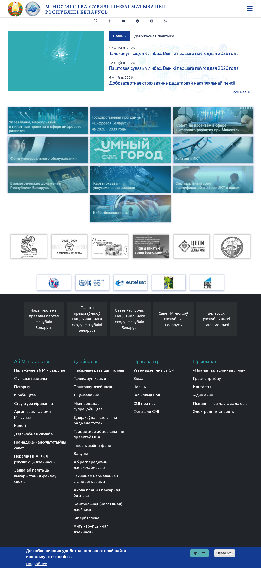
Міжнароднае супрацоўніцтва (88, 406)
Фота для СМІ (146, 411)
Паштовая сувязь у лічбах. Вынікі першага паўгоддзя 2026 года (174, 68)
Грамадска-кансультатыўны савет (40, 445)
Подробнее (36, 563)
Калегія (21, 425)
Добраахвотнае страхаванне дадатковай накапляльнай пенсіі (172, 83)
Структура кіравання (33, 403)
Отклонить (224, 553)
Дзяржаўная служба (33, 434)
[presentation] (18, 320)
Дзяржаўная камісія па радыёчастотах (95, 420)
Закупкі (81, 453)
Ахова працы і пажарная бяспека (97, 493)
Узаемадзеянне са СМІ (154, 370)
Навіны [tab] (120, 35)
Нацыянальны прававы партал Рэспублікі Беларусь (44, 319)
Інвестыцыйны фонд (92, 445)
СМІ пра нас (144, 403)
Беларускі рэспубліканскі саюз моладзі (216, 319)
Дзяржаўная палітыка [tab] (154, 35)
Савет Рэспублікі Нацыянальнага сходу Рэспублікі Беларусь (130, 319)
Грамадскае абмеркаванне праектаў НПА (99, 434)
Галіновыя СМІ (146, 395)
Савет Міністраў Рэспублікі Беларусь (173, 319)
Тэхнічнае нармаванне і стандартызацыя (96, 479)
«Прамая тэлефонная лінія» (219, 370)
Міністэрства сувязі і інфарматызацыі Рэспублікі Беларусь (105, 9)
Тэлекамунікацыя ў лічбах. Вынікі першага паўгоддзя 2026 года (174, 54)
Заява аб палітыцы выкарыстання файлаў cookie (35, 476)
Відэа (138, 378)
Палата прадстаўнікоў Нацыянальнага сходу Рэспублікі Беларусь (87, 319)
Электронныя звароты (214, 411)
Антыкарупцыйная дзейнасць (91, 529)
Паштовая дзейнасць (93, 387)
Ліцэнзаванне (86, 395)
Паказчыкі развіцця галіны (99, 370)
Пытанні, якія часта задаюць (220, 403)
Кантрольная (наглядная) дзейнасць (98, 507)
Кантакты (202, 387)
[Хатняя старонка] (26, 9)
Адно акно (203, 395)
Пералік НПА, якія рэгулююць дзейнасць (34, 459)
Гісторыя (22, 387)
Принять (200, 553)
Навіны (140, 387)
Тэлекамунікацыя (90, 378)
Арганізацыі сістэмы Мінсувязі (32, 414)
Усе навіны (243, 91)
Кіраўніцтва (25, 395)
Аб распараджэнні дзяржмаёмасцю (91, 465)
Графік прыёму (207, 378)
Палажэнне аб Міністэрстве (39, 370)
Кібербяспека (86, 518)
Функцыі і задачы (30, 378)
